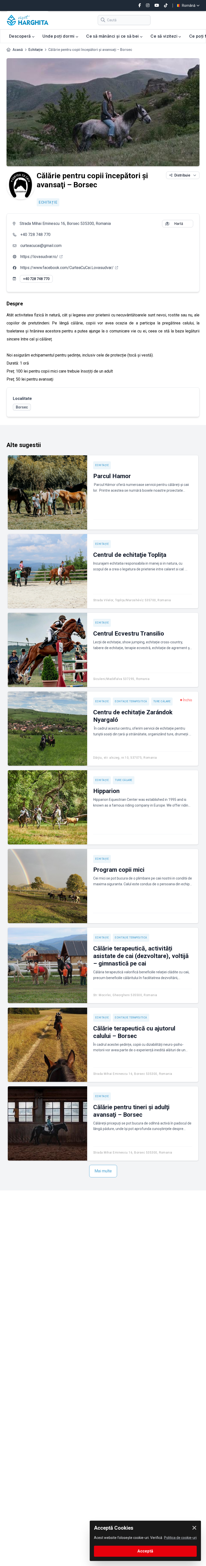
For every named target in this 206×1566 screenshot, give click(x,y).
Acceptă (145, 1551)
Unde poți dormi (58, 36)
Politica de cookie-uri (180, 1538)
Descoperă (20, 36)
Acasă (18, 50)
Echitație (35, 50)
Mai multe (103, 1171)
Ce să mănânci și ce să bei (113, 36)
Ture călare (162, 701)
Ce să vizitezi (164, 36)
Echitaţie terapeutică (131, 701)
